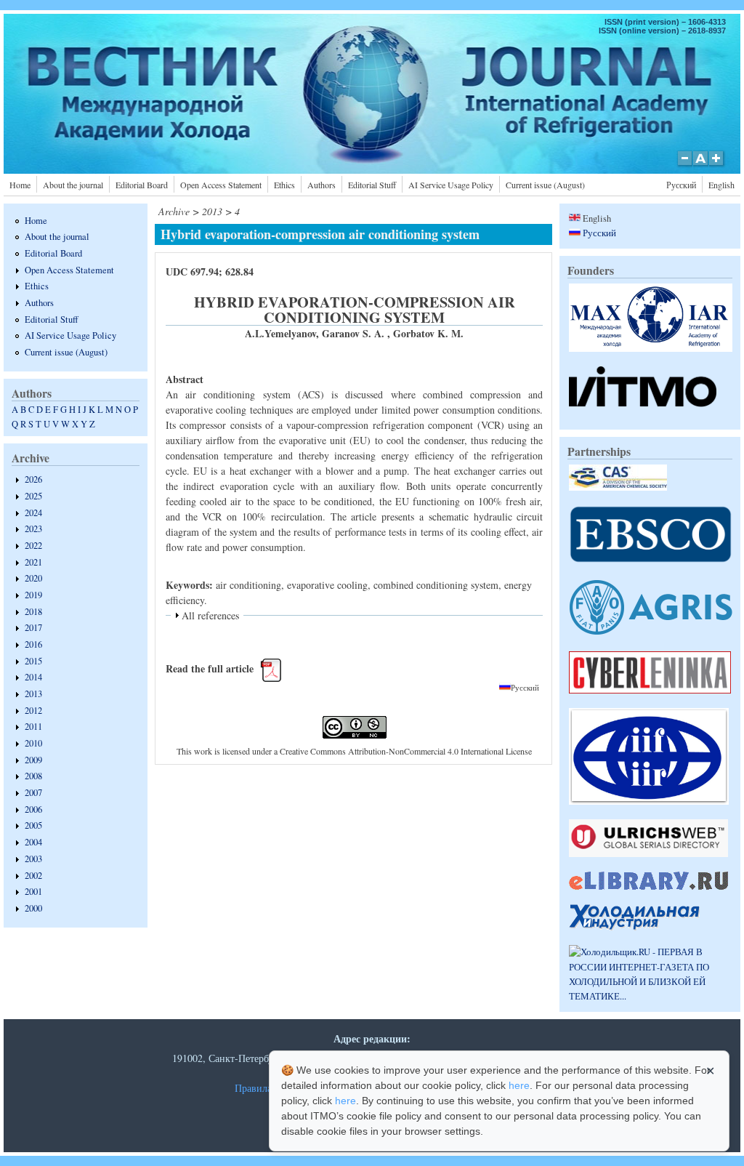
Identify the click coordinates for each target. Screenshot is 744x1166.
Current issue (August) (545, 184)
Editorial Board (142, 184)
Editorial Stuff (372, 184)
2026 (33, 479)
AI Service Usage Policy (450, 184)
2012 (33, 710)
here (519, 1085)
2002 (33, 875)
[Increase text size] (717, 166)
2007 (33, 793)
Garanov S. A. (354, 333)
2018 (33, 612)
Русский (681, 184)
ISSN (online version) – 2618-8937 (662, 30)
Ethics (284, 184)
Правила (253, 1088)
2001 (33, 891)
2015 (33, 661)
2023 (33, 529)
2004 (33, 842)
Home (20, 184)
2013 (33, 694)
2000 (33, 908)
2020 (33, 578)
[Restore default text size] (700, 166)
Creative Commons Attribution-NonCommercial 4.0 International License (406, 751)
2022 (33, 545)
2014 (33, 677)
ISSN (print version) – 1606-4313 (665, 21)
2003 (33, 859)
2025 (33, 496)
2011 (33, 726)
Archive (174, 211)
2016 (33, 644)
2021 (33, 562)
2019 (33, 595)
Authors (321, 184)
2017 (33, 628)
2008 (33, 776)
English (721, 184)
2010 (33, 743)
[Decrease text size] (684, 166)
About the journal (73, 184)
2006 (33, 809)
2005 (33, 825)
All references (210, 615)
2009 (33, 760)
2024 (33, 513)
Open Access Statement (221, 184)
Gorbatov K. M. (428, 333)
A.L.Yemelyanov (280, 333)
